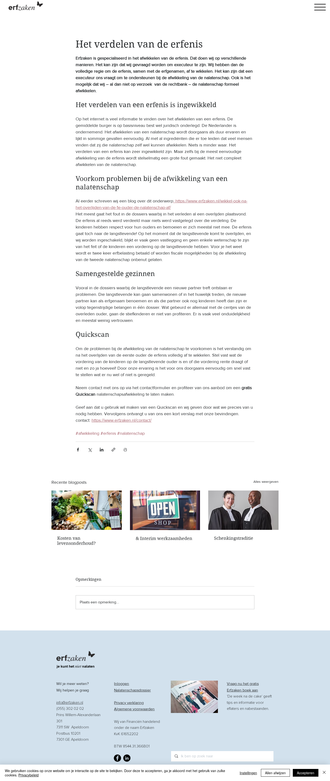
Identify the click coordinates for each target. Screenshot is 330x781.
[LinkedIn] (126, 758)
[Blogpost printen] (125, 449)
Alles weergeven (266, 482)
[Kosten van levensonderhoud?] (86, 510)
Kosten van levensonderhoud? (76, 541)
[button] (320, 7)
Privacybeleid (28, 775)
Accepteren (305, 772)
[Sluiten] (324, 772)
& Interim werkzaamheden (164, 538)
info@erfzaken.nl (69, 703)
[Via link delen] (113, 449)
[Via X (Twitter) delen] (89, 449)
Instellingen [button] (248, 772)
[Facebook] (117, 758)
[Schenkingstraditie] (243, 510)
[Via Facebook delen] (78, 449)
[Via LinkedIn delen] (101, 449)
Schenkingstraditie (233, 538)
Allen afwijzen (275, 772)
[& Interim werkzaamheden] (165, 510)
